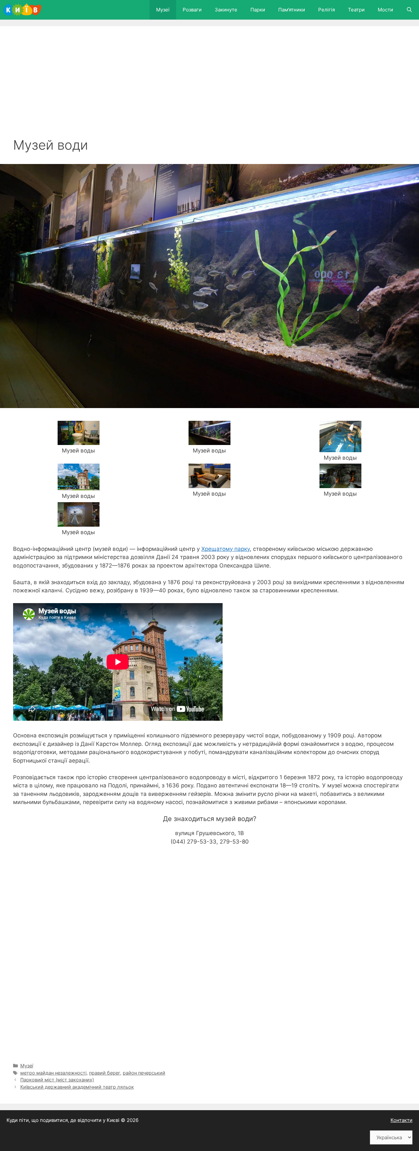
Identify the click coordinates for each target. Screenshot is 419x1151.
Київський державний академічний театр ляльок (77, 1087)
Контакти (401, 1120)
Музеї (163, 10)
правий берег (104, 1073)
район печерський (144, 1073)
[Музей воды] (79, 440)
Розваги (192, 10)
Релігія (326, 10)
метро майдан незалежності (53, 1073)
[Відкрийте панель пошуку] (409, 10)
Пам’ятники (291, 10)
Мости (385, 10)
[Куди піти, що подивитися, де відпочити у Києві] (24, 10)
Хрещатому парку (225, 549)
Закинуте (226, 10)
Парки (257, 10)
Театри (356, 10)
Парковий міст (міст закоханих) (57, 1079)
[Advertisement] (209, 88)
